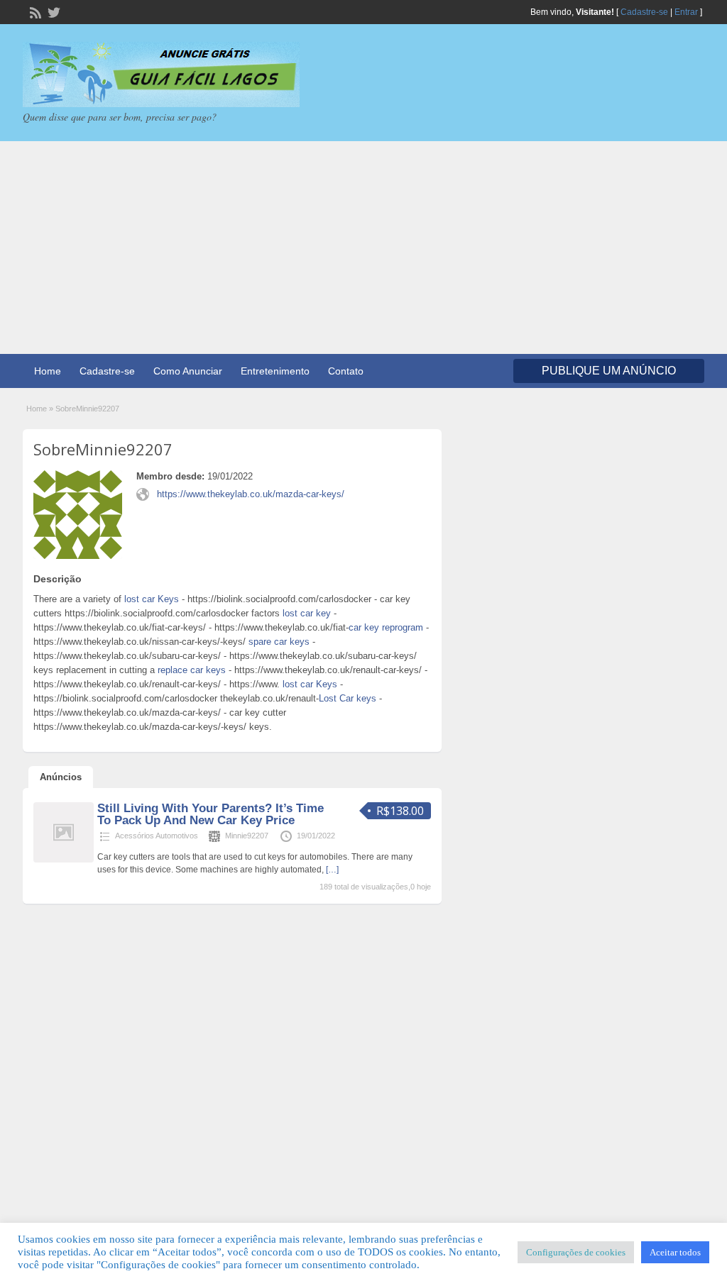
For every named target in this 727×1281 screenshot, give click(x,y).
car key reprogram (386, 627)
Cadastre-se (644, 12)
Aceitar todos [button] (675, 1252)
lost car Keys (151, 599)
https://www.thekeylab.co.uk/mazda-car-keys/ (250, 494)
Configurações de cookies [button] (575, 1252)
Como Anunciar (187, 371)
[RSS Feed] (34, 11)
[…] (332, 870)
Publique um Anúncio (609, 371)
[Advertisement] (363, 247)
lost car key (307, 613)
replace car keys (192, 670)
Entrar (686, 12)
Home (47, 371)
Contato (346, 371)
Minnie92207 (246, 835)
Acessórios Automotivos (156, 835)
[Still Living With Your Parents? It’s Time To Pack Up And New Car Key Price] (63, 860)
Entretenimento (275, 371)
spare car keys (279, 641)
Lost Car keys (347, 698)
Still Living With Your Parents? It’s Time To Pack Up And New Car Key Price (210, 814)
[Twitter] (52, 11)
